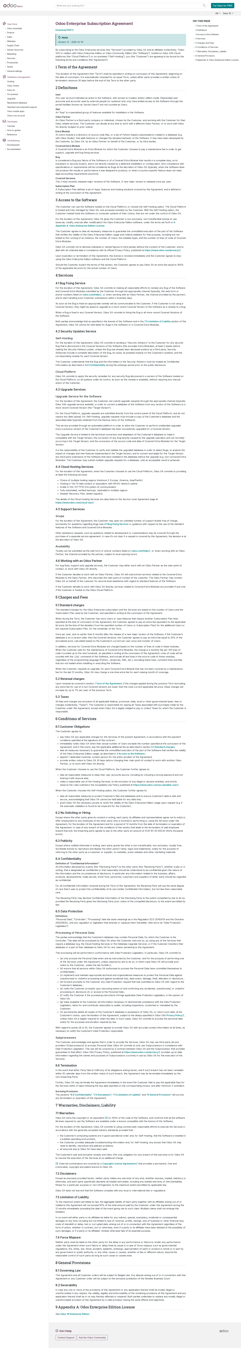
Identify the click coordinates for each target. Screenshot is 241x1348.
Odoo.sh (11, 90)
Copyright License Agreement (118, 1163)
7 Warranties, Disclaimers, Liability (211, 51)
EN (217, 13)
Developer (12, 121)
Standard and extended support (22, 107)
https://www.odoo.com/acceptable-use (154, 784)
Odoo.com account (16, 115)
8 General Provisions (205, 56)
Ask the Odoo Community (92, 1337)
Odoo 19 (227, 13)
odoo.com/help (91, 294)
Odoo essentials (14, 28)
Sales (9, 37)
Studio (10, 67)
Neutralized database (17, 103)
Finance (10, 32)
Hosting (10, 81)
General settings (14, 71)
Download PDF (63, 30)
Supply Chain (13, 45)
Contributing (13, 140)
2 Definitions (201, 30)
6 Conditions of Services (207, 47)
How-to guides (14, 130)
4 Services (200, 38)
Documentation (14, 149)
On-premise (12, 94)
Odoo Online (13, 86)
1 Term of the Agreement (207, 26)
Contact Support (65, 1337)
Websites (11, 41)
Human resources (15, 50)
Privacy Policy (174, 1015)
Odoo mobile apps (15, 111)
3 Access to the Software (207, 34)
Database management (18, 77)
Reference (12, 134)
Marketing (11, 54)
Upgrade (11, 98)
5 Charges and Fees (205, 43)
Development (13, 145)
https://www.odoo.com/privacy (161, 250)
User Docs (12, 24)
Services (11, 58)
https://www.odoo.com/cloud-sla (73, 502)
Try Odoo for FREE (222, 5)
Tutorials (11, 126)
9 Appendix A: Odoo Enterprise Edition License (217, 60)
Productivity (12, 62)
